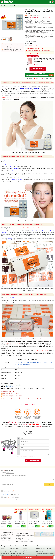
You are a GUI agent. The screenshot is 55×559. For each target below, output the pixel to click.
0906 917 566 (39, 78)
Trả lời (4, 494)
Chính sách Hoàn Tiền (14, 555)
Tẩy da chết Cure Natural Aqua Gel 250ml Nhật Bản (20, 523)
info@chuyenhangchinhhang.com (46, 553)
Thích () (8, 494)
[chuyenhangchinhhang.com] (9, 2)
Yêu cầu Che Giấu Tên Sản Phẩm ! (27, 456)
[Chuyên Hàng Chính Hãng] (2, 6)
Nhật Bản (47, 17)
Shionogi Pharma (34, 17)
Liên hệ (2, 555)
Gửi (49, 484)
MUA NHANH (28, 557)
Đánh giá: (3, 472)
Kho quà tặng (4, 551)
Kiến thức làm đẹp (5, 553)
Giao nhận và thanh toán (15, 551)
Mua (11, 526)
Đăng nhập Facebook (27, 550)
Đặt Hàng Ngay (38, 69)
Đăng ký (24, 551)
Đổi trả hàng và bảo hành (15, 553)
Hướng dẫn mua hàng (14, 550)
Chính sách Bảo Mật (14, 548)
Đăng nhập (25, 548)
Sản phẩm (3, 550)
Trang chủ (3, 548)
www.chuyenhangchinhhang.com (26, 541)
